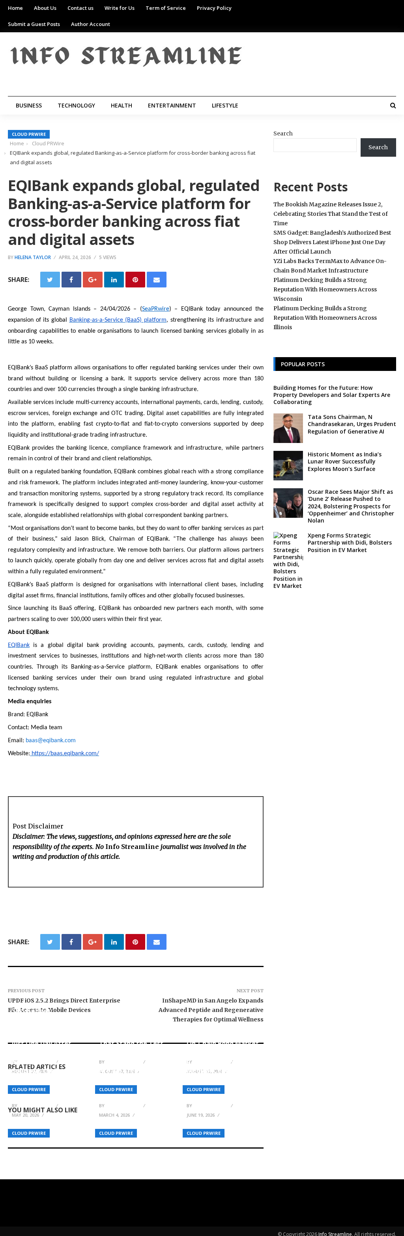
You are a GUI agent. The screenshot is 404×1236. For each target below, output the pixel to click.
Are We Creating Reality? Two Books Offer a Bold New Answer (130, 1082)
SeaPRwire (155, 309)
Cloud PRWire (29, 134)
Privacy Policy (214, 7)
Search (283, 133)
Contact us (80, 7)
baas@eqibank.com (51, 741)
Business (29, 105)
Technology (76, 105)
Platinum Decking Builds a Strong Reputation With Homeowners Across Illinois (325, 318)
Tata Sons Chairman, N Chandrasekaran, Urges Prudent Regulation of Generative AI (352, 424)
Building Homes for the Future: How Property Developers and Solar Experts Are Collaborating (331, 395)
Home (15, 7)
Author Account (90, 24)
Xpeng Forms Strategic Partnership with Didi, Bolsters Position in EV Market (350, 542)
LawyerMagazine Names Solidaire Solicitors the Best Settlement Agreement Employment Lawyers (46, 1074)
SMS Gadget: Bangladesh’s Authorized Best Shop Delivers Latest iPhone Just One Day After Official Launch (47, 1031)
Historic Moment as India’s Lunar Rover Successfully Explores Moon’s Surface (345, 461)
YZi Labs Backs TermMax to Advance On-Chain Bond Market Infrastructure (223, 1039)
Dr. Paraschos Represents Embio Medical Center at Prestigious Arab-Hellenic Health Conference (215, 1074)
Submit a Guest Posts (34, 24)
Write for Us (120, 7)
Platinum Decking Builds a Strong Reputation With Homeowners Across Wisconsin (325, 289)
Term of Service (166, 7)
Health (121, 105)
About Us (45, 7)
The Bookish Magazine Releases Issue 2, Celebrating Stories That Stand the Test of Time (135, 1035)
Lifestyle (225, 105)
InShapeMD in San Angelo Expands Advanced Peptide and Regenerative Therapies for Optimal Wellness (211, 1010)
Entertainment (172, 105)
